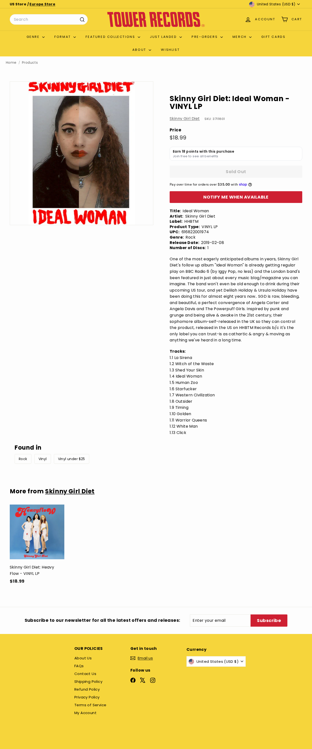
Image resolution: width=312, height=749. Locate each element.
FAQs (79, 665)
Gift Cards (273, 36)
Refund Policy (87, 689)
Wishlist (170, 49)
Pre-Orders (205, 36)
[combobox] (49, 19)
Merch (240, 36)
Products (30, 62)
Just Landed (164, 36)
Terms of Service (90, 704)
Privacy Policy (87, 697)
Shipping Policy (88, 681)
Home (11, 62)
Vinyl (43, 458)
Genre (34, 36)
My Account (85, 712)
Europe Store (42, 4)
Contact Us (85, 673)
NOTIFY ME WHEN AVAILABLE (236, 197)
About (140, 49)
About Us (83, 658)
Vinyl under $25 (71, 458)
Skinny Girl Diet (185, 118)
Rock (23, 458)
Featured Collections (111, 36)
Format (63, 36)
